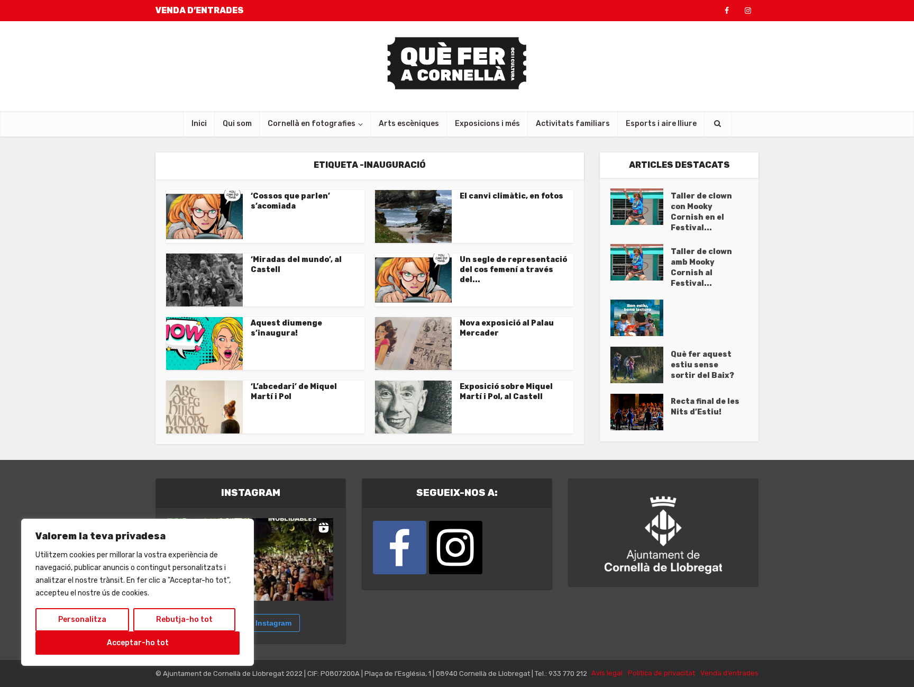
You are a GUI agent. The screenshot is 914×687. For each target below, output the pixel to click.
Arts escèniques (409, 123)
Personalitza (82, 619)
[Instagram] (455, 547)
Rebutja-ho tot (184, 619)
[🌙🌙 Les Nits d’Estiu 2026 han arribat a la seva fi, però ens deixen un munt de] (292, 559)
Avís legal (607, 673)
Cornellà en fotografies (311, 123)
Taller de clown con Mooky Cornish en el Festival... (701, 212)
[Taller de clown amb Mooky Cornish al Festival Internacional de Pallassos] (640, 262)
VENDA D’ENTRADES (200, 10)
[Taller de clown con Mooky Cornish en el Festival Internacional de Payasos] (640, 206)
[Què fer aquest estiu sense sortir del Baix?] (640, 365)
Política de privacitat (661, 673)
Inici (199, 123)
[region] (137, 592)
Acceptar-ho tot (138, 642)
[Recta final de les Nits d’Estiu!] (640, 412)
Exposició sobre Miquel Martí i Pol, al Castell (506, 391)
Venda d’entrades (729, 673)
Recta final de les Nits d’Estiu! (705, 407)
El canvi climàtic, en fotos (511, 196)
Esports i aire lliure (661, 123)
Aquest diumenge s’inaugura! (286, 328)
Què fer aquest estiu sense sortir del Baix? (702, 365)
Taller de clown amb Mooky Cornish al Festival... (701, 267)
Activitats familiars (573, 123)
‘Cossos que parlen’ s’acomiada (290, 201)
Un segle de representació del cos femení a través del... (513, 269)
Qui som (237, 123)
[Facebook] (399, 547)
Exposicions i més (487, 123)
